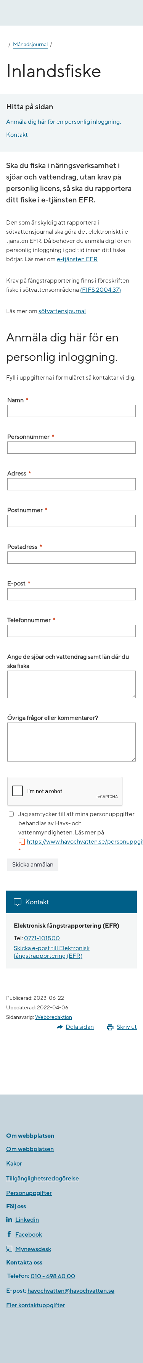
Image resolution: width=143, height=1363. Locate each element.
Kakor (14, 1163)
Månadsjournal (30, 44)
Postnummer (27, 510)
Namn (17, 400)
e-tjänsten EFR (77, 259)
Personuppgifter (29, 1193)
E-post (18, 583)
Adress (19, 473)
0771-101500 (42, 938)
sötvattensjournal (62, 311)
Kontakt (17, 135)
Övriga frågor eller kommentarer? (52, 718)
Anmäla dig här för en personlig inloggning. (63, 122)
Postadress (24, 547)
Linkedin (27, 1220)
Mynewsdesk (33, 1249)
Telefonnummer (31, 620)
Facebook (28, 1235)
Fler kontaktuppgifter (35, 1305)
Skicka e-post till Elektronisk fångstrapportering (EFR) (52, 952)
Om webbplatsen (30, 1149)
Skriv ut (127, 1027)
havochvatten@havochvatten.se (70, 1291)
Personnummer (30, 437)
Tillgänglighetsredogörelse (42, 1178)
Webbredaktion (53, 1017)
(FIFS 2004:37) (100, 290)
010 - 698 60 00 (53, 1276)
